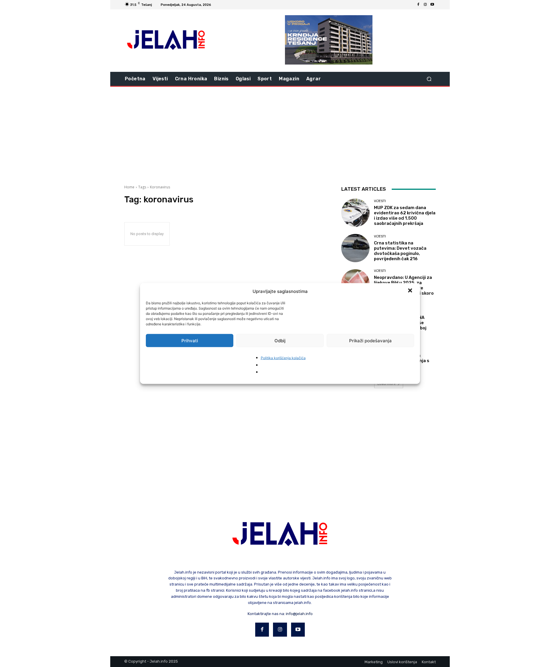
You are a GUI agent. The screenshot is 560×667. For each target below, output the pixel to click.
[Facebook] (418, 4)
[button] (410, 291)
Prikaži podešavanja (370, 340)
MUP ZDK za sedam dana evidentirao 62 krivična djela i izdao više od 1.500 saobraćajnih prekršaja (404, 215)
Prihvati (189, 340)
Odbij (280, 340)
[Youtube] (432, 4)
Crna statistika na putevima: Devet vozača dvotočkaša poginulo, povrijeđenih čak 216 (400, 250)
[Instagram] (425, 4)
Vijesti (380, 201)
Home (129, 187)
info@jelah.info (299, 614)
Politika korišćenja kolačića (283, 358)
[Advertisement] (280, 133)
